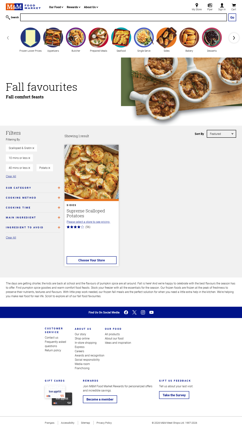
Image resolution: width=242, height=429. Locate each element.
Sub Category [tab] (18, 187)
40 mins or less (18, 168)
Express (80, 347)
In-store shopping (86, 343)
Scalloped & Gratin (20, 148)
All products (112, 334)
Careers (79, 351)
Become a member (100, 399)
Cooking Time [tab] (18, 207)
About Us (90, 7)
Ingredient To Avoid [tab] (25, 227)
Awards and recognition (89, 355)
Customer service (54, 330)
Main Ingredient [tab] (21, 217)
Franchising (82, 368)
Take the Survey (174, 395)
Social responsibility (87, 360)
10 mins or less (18, 158)
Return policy (53, 350)
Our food (113, 328)
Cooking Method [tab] (21, 197)
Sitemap (85, 422)
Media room (82, 364)
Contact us (51, 337)
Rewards (73, 7)
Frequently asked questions (55, 344)
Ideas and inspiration (118, 343)
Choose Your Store (91, 260)
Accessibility (67, 422)
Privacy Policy (104, 422)
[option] (30, 39)
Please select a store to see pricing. (88, 222)
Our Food (55, 7)
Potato (43, 168)
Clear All (11, 176)
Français (49, 422)
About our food (114, 338)
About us (83, 328)
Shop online (82, 338)
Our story (80, 334)
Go (232, 17)
